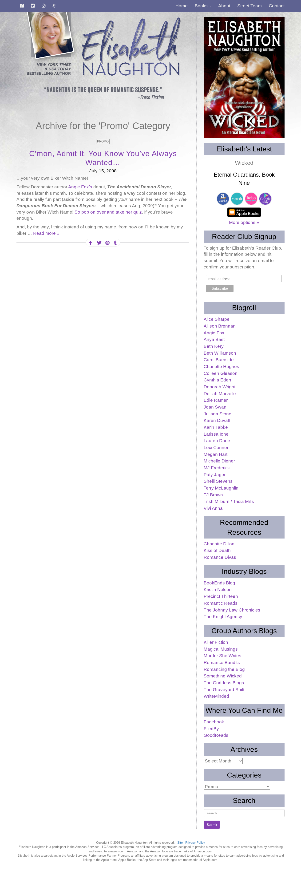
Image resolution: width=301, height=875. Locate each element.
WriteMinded (216, 696)
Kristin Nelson (218, 589)
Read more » (46, 233)
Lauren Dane (217, 440)
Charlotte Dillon (219, 543)
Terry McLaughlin (221, 488)
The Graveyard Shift (224, 689)
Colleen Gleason (221, 373)
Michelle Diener (219, 460)
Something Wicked (223, 675)
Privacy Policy (195, 842)
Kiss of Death (217, 550)
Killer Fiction (216, 642)
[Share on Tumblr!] (115, 242)
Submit (212, 824)
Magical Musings (221, 649)
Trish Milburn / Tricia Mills (229, 501)
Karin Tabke (216, 427)
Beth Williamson (220, 353)
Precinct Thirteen (221, 596)
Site (180, 842)
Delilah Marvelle (220, 393)
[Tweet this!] (98, 242)
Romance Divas (220, 557)
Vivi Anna (213, 508)
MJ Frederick (217, 467)
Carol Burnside (219, 359)
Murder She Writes (222, 655)
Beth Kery (214, 346)
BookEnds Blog (219, 582)
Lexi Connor (216, 447)
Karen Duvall (217, 420)
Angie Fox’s (80, 186)
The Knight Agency (223, 616)
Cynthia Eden (217, 379)
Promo (103, 141)
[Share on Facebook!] (90, 242)
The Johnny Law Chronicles (232, 610)
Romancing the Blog (224, 669)
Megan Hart (215, 454)
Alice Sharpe (217, 319)
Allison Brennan (220, 326)
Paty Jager (215, 474)
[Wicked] (244, 77)
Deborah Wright (219, 386)
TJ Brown (213, 494)
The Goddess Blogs (224, 682)
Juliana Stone (217, 413)
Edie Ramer (216, 400)
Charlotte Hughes (221, 366)
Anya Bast (214, 339)
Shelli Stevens (218, 481)
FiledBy (211, 728)
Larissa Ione (216, 434)
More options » (244, 222)
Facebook (214, 721)
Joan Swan (215, 407)
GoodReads (216, 735)
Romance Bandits (222, 662)
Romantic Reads (221, 603)
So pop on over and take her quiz (108, 212)
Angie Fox (214, 332)
